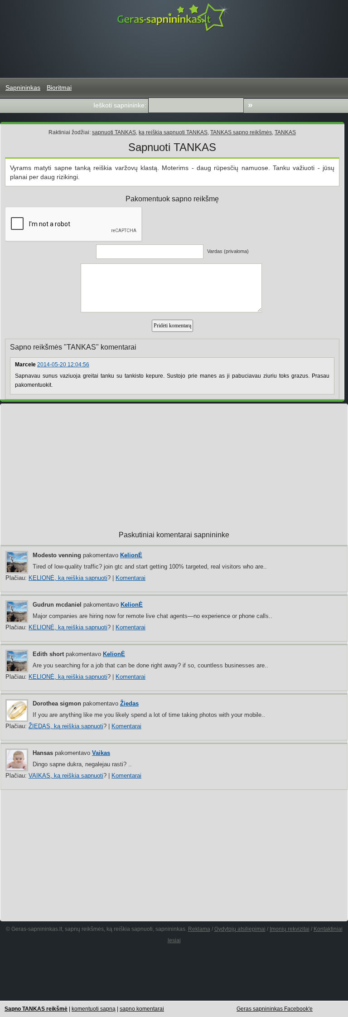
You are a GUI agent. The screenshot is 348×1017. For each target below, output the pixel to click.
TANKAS (285, 132)
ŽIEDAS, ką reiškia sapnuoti (66, 726)
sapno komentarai (142, 1009)
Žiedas (129, 703)
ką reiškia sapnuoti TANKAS (173, 132)
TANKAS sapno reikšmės (241, 132)
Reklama (199, 929)
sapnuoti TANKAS (114, 132)
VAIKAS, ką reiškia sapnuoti (66, 775)
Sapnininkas (22, 87)
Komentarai (130, 577)
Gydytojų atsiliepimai (240, 929)
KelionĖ (131, 555)
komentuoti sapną (94, 1009)
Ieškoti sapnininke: (119, 105)
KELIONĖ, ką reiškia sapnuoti (68, 577)
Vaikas (101, 752)
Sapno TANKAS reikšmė (36, 1009)
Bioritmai (59, 87)
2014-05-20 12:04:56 (63, 364)
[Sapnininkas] (174, 17)
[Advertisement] (174, 54)
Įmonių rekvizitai (289, 929)
